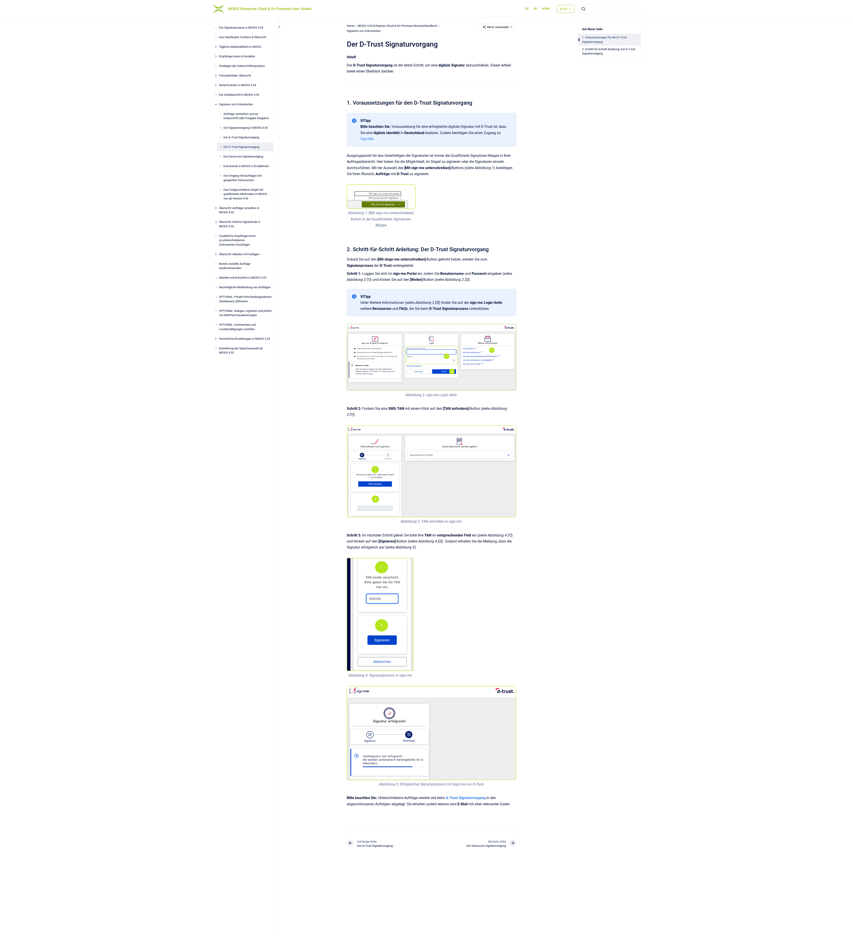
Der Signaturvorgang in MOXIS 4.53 (245, 127)
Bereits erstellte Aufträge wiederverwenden (234, 266)
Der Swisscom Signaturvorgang (243, 156)
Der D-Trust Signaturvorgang (241, 147)
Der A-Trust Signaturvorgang (241, 137)
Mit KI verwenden (498, 27)
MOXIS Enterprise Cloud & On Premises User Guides (270, 9)
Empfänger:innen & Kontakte (237, 56)
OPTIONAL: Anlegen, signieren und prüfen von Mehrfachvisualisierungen (245, 313)
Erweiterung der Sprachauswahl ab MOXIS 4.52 (241, 350)
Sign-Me (366, 139)
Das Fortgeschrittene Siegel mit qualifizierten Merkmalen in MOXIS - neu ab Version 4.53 (245, 194)
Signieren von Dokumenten (236, 104)
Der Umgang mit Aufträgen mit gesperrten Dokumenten (242, 178)
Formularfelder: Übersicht (235, 75)
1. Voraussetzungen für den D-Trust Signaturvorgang (604, 39)
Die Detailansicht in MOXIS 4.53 (239, 94)
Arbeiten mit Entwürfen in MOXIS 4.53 (242, 277)
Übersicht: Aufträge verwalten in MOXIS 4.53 (239, 210)
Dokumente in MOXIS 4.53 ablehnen (246, 166)
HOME (546, 8)
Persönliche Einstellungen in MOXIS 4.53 (244, 338)
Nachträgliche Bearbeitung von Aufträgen (245, 287)
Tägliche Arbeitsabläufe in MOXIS (240, 46)
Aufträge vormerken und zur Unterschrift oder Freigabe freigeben (246, 116)
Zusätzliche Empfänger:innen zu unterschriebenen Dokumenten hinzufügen (237, 240)
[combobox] (609, 9)
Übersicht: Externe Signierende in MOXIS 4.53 (239, 224)
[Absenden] (583, 8)
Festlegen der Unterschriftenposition (242, 66)
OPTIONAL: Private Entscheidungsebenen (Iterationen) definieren (245, 299)
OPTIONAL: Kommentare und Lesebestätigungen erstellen (237, 327)
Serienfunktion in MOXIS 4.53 (237, 85)
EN (535, 8)
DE (527, 8)
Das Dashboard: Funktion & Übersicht (242, 37)
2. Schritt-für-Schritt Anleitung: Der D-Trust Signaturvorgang (608, 51)
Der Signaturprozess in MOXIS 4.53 (241, 27)
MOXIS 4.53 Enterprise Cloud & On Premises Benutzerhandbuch (397, 25)
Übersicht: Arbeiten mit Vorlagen (239, 254)
